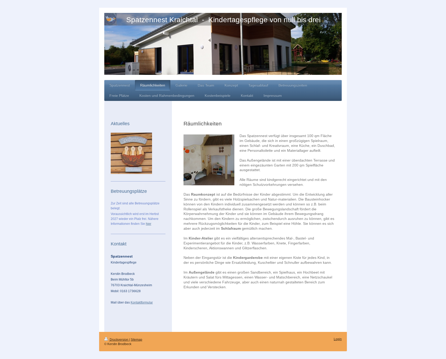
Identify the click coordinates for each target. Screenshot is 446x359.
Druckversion (119, 339)
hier (148, 224)
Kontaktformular (142, 302)
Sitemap (136, 339)
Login (338, 339)
